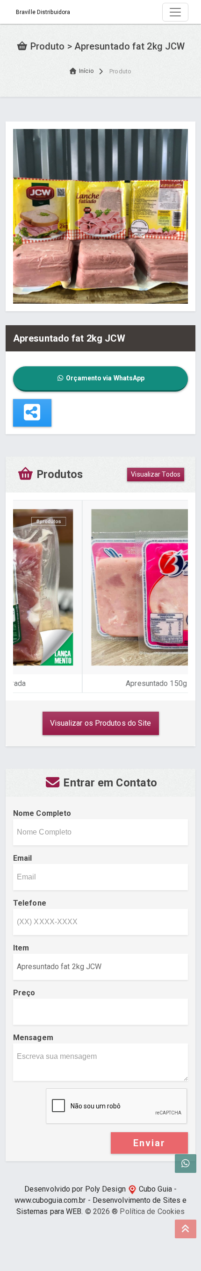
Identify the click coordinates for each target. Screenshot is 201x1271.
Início (86, 70)
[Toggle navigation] (175, 12)
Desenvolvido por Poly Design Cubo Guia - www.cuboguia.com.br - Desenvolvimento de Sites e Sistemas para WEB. (100, 1200)
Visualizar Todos (155, 474)
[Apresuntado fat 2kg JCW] (100, 215)
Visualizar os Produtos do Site (100, 723)
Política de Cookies (152, 1211)
